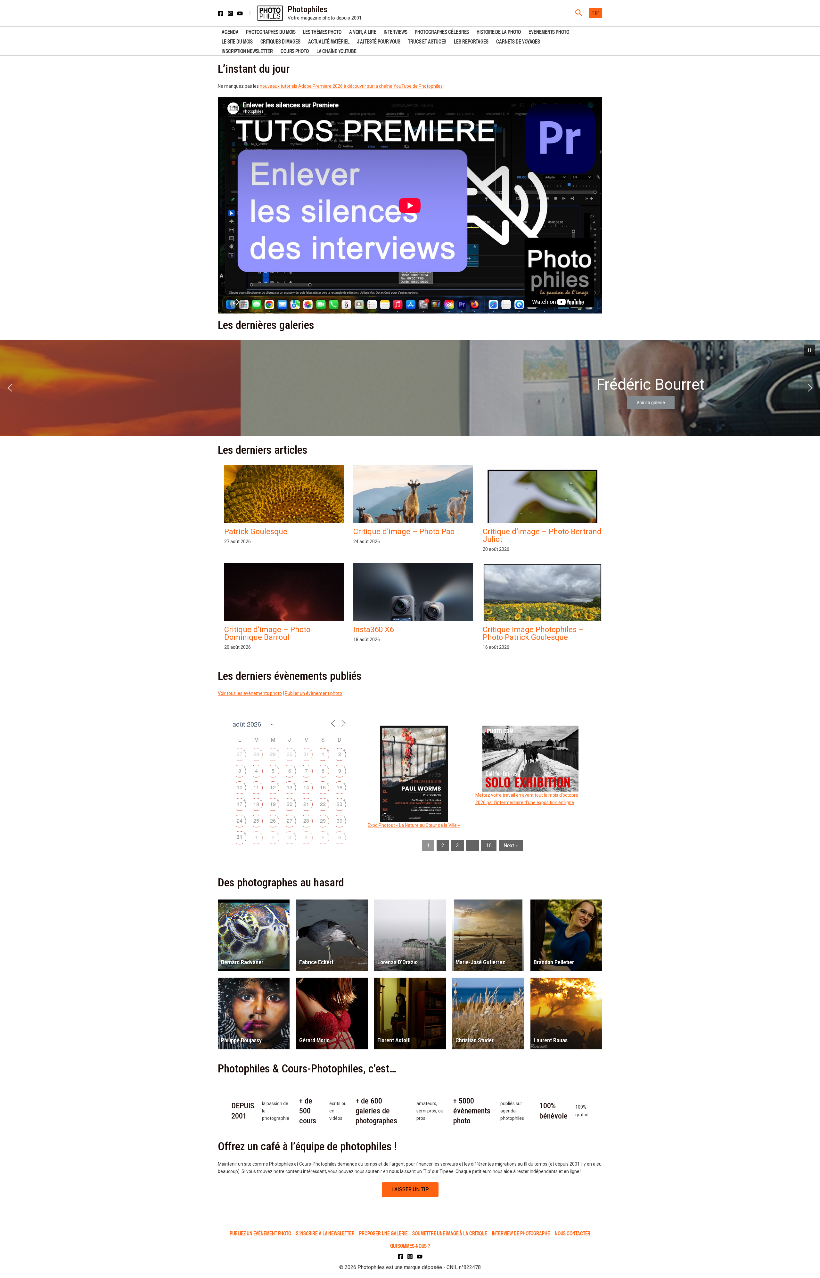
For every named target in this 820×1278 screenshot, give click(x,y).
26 (273, 820)
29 (273, 754)
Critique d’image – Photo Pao (404, 531)
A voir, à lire (362, 31)
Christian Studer (474, 1040)
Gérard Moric (314, 1040)
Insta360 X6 (373, 629)
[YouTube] (240, 13)
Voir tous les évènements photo (250, 693)
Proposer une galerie (383, 1233)
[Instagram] (230, 13)
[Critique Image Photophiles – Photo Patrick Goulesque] (542, 608)
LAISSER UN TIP (410, 1189)
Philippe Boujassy (241, 1040)
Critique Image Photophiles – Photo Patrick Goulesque (533, 633)
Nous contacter (573, 1233)
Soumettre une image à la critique (449, 1233)
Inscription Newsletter (247, 50)
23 (339, 804)
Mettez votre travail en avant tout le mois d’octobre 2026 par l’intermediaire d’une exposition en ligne (526, 799)
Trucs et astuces (427, 41)
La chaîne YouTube (336, 50)
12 (273, 787)
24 (239, 820)
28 (256, 754)
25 (256, 820)
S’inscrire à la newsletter (325, 1233)
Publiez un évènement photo (260, 1233)
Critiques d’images (280, 41)
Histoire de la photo (499, 31)
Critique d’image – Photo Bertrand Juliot (542, 535)
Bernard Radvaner (242, 962)
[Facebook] (221, 13)
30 (289, 754)
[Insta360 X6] (413, 619)
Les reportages (471, 41)
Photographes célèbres (442, 31)
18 (256, 804)
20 (289, 804)
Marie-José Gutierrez (480, 962)
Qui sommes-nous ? (410, 1245)
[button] (579, 13)
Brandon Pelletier (554, 962)
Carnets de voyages (518, 41)
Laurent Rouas (551, 1040)
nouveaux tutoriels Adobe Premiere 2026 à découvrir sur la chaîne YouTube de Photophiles (351, 86)
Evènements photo (549, 31)
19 (273, 804)
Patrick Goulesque (255, 531)
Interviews (395, 31)
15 (323, 787)
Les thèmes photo (322, 31)
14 (306, 787)
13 (289, 787)
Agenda (230, 31)
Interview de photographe (521, 1233)
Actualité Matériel (328, 41)
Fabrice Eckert (316, 962)
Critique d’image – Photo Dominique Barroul (267, 633)
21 (306, 804)
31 (306, 754)
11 (256, 787)
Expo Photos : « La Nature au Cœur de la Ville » (414, 825)
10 (239, 787)
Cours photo (295, 50)
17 (239, 804)
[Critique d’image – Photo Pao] (413, 500)
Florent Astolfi (394, 1040)
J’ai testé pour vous (378, 41)
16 (339, 787)
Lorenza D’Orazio (397, 962)
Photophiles (307, 9)
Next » (511, 846)
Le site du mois (237, 41)
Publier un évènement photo (313, 693)
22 (323, 804)
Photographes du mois (270, 31)
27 (239, 754)
